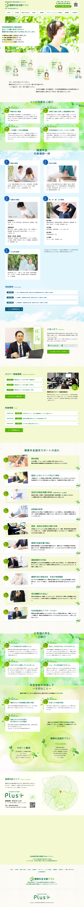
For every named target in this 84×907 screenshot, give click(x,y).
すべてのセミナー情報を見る (15, 396)
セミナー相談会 (58, 12)
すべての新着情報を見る (14, 430)
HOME (8, 12)
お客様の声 (74, 12)
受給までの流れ (25, 12)
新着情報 (67, 12)
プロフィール (50, 12)
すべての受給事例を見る (14, 309)
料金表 (33, 12)
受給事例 (42, 12)
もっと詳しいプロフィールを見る (58, 351)
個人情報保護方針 (42, 871)
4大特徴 (17, 12)
